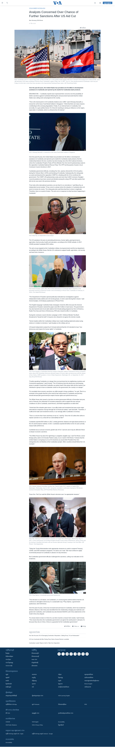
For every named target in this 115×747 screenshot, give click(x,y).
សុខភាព (34, 683)
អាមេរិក (7, 680)
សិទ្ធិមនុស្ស (34, 680)
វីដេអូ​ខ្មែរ (7, 653)
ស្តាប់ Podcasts (35, 704)
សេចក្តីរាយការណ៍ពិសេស (63, 687)
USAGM (8, 722)
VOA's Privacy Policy (37, 725)
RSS (85, 704)
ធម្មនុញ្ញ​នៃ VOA (35, 713)
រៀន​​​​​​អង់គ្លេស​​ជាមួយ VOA (37, 695)
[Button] (83, 28)
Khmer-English (88, 683)
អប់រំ (33, 687)
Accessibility (61, 722)
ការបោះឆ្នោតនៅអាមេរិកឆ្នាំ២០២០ (91, 680)
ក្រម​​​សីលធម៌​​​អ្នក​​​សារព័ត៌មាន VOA (65, 713)
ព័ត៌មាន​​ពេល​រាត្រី (35, 656)
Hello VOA (34, 659)
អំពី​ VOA (8, 713)
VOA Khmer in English (37, 8)
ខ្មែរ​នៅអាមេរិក (9, 683)
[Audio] (95, 3)
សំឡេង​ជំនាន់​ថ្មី (35, 662)
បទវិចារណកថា (87, 687)
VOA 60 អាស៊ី (9, 665)
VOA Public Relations (11, 725)
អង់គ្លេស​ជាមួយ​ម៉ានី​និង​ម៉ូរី (11, 695)
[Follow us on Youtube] (67, 654)
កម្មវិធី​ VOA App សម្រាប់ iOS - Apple (14, 733)
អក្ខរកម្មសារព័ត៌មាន (88, 674)
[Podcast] (83, 654)
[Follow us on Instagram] (71, 654)
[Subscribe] (87, 654)
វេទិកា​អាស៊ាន (34, 665)
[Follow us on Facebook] (59, 654)
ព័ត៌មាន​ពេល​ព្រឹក (35, 653)
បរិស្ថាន (59, 674)
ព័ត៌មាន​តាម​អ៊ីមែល (62, 704)
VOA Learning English (64, 695)
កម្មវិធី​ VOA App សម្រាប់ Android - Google (42, 733)
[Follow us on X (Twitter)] (63, 654)
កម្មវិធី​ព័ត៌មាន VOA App (11, 704)
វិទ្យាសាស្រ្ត (60, 677)
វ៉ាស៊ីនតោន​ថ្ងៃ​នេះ (9, 656)
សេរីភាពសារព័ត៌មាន (88, 677)
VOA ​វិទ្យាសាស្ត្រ (9, 662)
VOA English (35, 722)
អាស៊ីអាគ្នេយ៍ (8, 687)
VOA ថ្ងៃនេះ (8, 659)
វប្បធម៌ (59, 680)
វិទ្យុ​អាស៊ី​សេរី (61, 725)
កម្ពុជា (7, 674)
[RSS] (79, 654)
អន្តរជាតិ (7, 677)
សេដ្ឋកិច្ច (34, 677)
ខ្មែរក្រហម (60, 683)
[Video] (100, 3)
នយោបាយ (34, 674)
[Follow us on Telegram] (75, 654)
